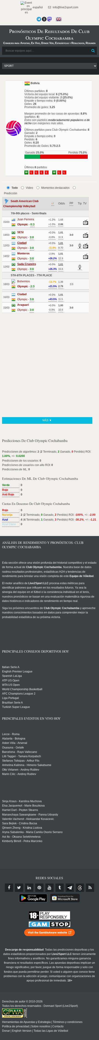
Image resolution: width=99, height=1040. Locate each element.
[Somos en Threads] (44, 19)
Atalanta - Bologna (13, 738)
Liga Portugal (10, 698)
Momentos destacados (55, 187)
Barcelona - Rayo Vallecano (19, 752)
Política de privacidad (15, 1026)
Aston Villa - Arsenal (14, 743)
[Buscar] (93, 51)
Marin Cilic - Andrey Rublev (19, 774)
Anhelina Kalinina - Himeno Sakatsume (26, 765)
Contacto (58, 1026)
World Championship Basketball (22, 689)
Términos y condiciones (67, 1022)
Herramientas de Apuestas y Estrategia (26, 1022)
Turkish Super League (16, 707)
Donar (6, 1030)
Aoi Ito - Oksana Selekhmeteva (21, 836)
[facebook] (9, 888)
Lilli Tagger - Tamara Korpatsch (21, 756)
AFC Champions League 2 (18, 693)
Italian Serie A (10, 667)
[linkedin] (29, 888)
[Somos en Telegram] (39, 19)
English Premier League (17, 671)
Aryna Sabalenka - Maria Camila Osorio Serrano (32, 832)
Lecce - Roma (11, 734)
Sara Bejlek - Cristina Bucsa (19, 823)
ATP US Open (10, 680)
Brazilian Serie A (12, 702)
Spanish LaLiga (12, 676)
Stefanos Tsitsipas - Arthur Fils (20, 760)
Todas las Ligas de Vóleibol (51, 1030)
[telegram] (70, 888)
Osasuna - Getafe (13, 747)
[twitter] (19, 888)
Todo (15, 187)
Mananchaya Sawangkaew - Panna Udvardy (30, 814)
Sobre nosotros (40, 1026)
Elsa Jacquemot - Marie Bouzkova (23, 805)
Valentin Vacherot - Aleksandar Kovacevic (28, 819)
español (37, 7)
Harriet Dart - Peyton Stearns (20, 810)
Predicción (10, 193)
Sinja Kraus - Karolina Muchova (22, 801)
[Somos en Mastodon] (49, 19)
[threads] (80, 888)
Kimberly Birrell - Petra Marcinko (22, 841)
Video (29, 187)
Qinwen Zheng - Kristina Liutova (22, 827)
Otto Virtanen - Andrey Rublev (20, 769)
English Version (22, 1030)
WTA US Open (11, 684)
